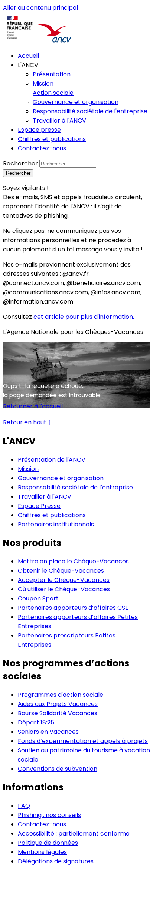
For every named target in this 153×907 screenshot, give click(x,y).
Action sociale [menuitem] (53, 92)
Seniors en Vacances (48, 731)
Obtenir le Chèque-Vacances (61, 570)
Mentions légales (42, 852)
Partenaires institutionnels (56, 524)
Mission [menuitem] (43, 83)
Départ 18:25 (36, 722)
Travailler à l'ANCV (44, 496)
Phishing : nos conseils (49, 815)
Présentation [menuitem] (52, 74)
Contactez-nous (42, 824)
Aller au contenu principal (40, 7)
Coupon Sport (38, 598)
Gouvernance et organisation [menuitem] (75, 102)
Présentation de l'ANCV (51, 459)
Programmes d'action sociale (60, 694)
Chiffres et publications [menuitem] (52, 139)
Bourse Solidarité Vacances (57, 713)
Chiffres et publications (52, 515)
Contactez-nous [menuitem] (42, 148)
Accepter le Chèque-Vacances (64, 580)
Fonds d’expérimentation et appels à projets (83, 741)
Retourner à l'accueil (33, 406)
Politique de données (48, 843)
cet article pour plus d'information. (83, 316)
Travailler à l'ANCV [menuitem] (59, 120)
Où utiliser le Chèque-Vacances (64, 589)
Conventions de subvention (57, 768)
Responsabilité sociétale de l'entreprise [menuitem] (90, 111)
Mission (28, 469)
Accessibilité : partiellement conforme (74, 833)
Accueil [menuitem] (28, 55)
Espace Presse (39, 506)
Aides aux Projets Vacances (58, 704)
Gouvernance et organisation (61, 478)
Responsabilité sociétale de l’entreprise (75, 487)
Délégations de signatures (56, 861)
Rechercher (20, 163)
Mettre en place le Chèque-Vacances (73, 561)
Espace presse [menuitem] (39, 129)
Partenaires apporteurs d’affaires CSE (73, 607)
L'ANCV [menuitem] (28, 65)
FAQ (24, 805)
